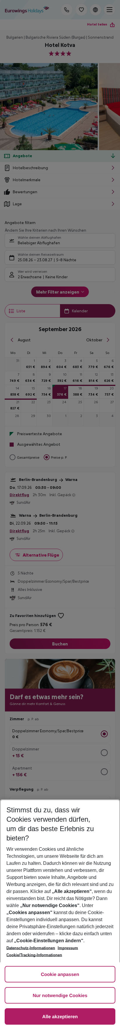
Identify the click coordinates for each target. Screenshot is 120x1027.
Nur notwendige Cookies (60, 995)
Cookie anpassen (60, 974)
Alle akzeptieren (60, 1016)
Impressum (68, 948)
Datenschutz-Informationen (30, 948)
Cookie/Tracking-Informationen (34, 955)
